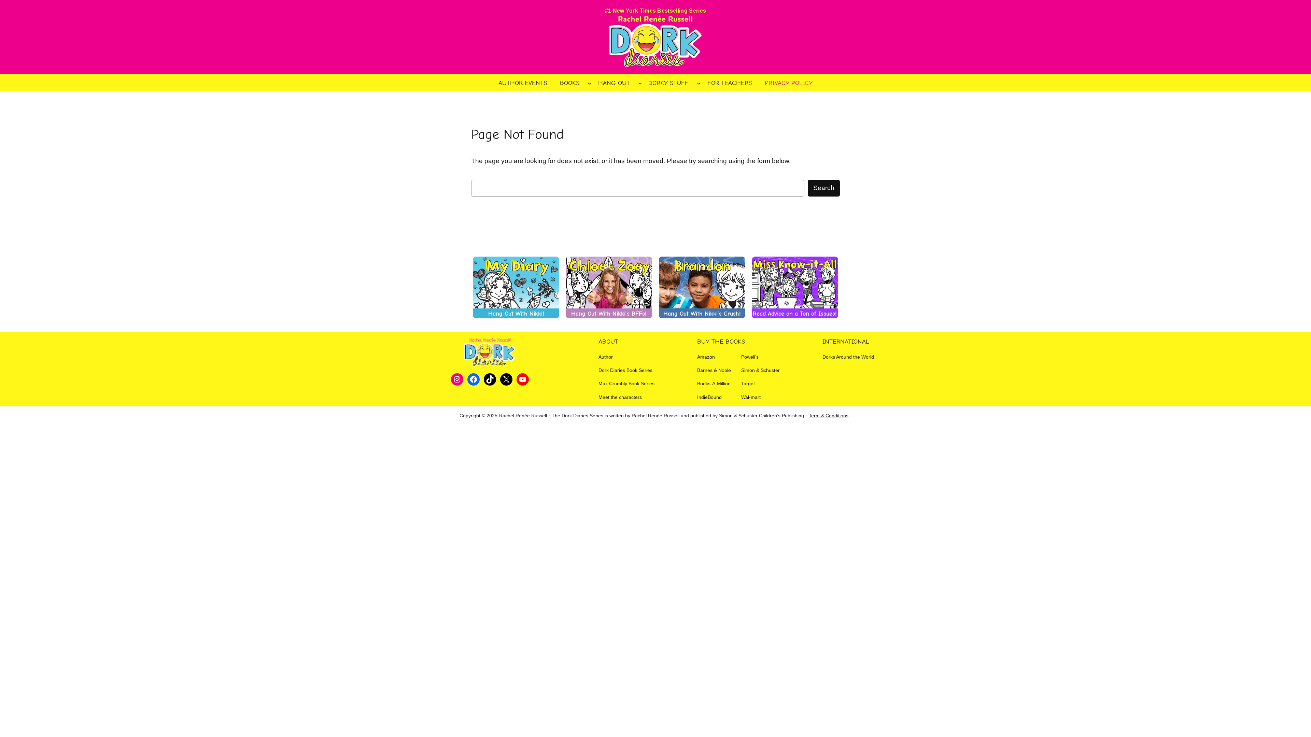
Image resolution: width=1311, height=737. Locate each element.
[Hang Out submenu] (640, 83)
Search (823, 187)
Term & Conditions (828, 415)
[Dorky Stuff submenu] (699, 83)
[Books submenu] (590, 83)
